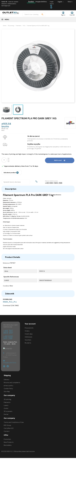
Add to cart (58, 160)
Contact (7, 431)
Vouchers (28, 340)
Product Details (12, 257)
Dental (6, 414)
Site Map (7, 392)
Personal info (29, 328)
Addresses (28, 337)
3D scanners (8, 411)
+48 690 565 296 (8, 337)
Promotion (7, 439)
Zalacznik (9, 293)
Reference (6, 263)
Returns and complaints (12, 383)
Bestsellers (7, 445)
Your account (30, 324)
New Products (8, 442)
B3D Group (7, 425)
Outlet (6, 408)
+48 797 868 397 (8, 331)
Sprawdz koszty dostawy (12, 182)
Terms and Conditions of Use (14, 422)
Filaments (7, 402)
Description (10, 189)
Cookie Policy (8, 389)
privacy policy (8, 386)
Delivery (6, 380)
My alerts (28, 343)
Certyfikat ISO (9, 428)
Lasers (6, 405)
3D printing (7, 399)
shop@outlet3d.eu (41, 1)
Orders (27, 331)
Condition (6, 286)
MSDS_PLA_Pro (10, 302)
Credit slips (29, 334)
